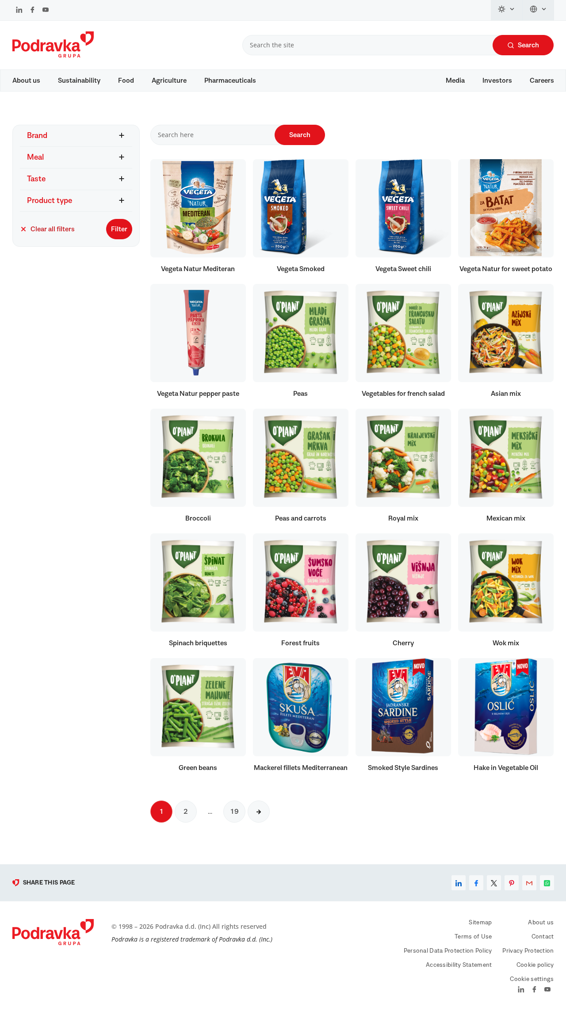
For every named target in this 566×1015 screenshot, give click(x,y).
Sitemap (480, 922)
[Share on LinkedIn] (458, 882)
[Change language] (538, 10)
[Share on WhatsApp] (547, 882)
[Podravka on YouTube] (45, 10)
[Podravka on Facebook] (32, 10)
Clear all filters (53, 229)
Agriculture (169, 80)
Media (455, 80)
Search (528, 45)
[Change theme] (507, 10)
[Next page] (259, 812)
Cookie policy (535, 965)
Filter (119, 229)
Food (126, 80)
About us (26, 80)
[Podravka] (53, 55)
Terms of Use (473, 937)
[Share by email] (529, 882)
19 (234, 811)
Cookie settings (532, 979)
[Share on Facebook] (476, 882)
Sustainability (79, 80)
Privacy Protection (528, 951)
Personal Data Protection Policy (448, 951)
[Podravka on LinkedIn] (19, 10)
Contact (543, 937)
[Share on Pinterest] (512, 882)
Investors (497, 80)
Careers (542, 80)
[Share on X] (494, 882)
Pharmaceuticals (230, 80)
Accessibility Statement (459, 965)
